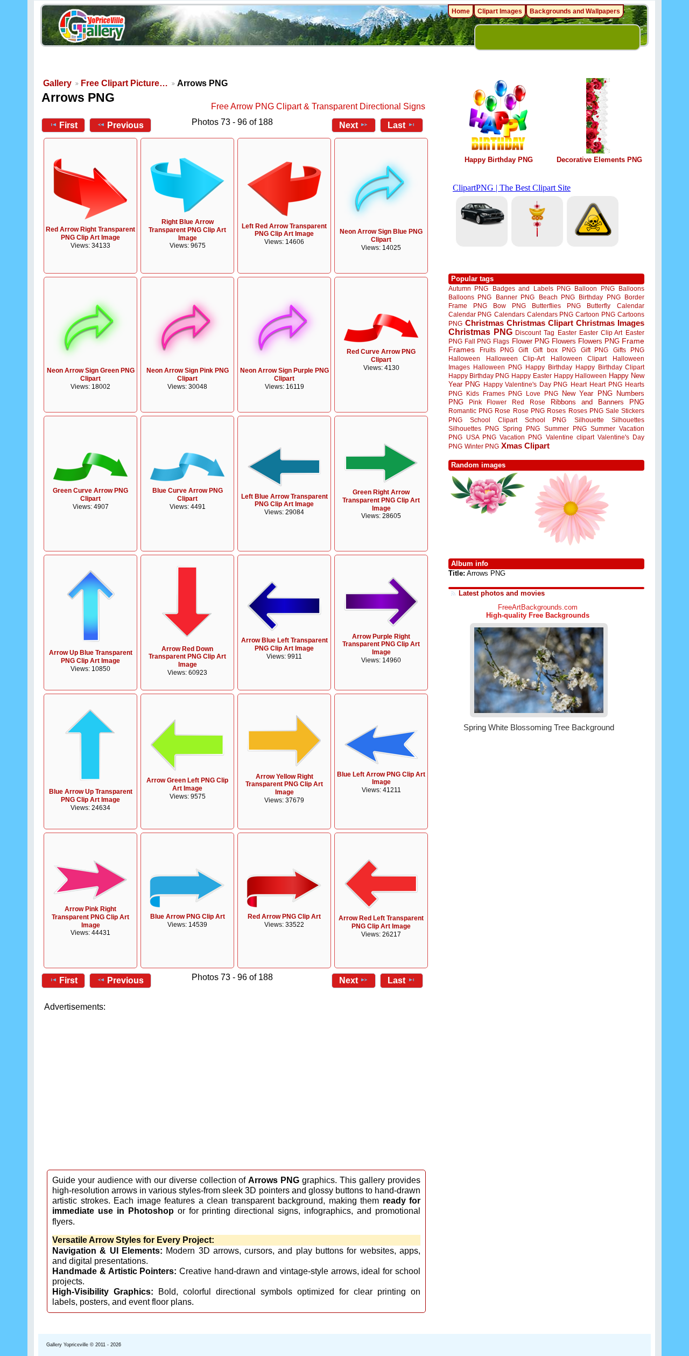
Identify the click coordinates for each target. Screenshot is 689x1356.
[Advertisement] (236, 1087)
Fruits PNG (497, 349)
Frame (633, 341)
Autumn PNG (468, 288)
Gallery (57, 83)
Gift (523, 349)
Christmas (484, 322)
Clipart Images (499, 11)
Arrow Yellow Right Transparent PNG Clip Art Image (284, 784)
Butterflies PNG (556, 305)
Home (461, 11)
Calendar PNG (469, 314)
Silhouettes (627, 419)
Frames (461, 350)
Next (348, 125)
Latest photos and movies (502, 593)
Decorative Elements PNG (599, 160)
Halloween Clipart (579, 358)
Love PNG (542, 393)
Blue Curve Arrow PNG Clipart (187, 494)
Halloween (464, 358)
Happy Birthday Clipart (609, 367)
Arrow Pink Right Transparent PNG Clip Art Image (90, 917)
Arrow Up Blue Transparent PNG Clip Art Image (90, 657)
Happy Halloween (580, 375)
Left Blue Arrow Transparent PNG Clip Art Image (284, 500)
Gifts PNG (628, 349)
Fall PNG (478, 341)
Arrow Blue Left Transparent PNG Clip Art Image (284, 644)
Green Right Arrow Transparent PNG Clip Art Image (381, 500)
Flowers (564, 341)
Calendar (630, 305)
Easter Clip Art (600, 332)
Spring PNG (521, 428)
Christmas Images (610, 322)
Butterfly (598, 305)
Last (396, 125)
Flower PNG (531, 341)
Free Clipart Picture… (124, 83)
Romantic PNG (470, 411)
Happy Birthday (548, 367)
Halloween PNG (497, 367)
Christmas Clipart (540, 322)
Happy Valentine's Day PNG (525, 384)
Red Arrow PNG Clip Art (284, 916)
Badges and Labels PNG (532, 288)
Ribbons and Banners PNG (597, 402)
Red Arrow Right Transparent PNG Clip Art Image (90, 233)
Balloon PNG (594, 288)
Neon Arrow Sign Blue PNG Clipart (381, 235)
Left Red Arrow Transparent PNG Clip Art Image (284, 230)
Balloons (631, 288)
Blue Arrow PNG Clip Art (187, 916)
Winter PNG (482, 446)
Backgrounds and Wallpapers (575, 11)
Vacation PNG (521, 437)
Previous (125, 125)
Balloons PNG (469, 296)
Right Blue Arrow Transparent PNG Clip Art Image (187, 230)
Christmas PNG (480, 332)
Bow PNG (509, 305)
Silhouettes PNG (473, 428)
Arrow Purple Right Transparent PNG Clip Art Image (381, 644)
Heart (579, 384)
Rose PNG (529, 411)
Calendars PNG (550, 314)
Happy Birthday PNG (499, 160)
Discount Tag (534, 332)
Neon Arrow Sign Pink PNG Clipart (187, 374)
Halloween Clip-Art (515, 358)
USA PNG (481, 437)
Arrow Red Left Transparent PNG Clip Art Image (381, 922)
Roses (556, 411)
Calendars (509, 314)
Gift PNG (595, 349)
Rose (502, 411)
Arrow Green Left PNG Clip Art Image (187, 784)
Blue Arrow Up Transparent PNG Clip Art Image (90, 795)
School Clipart (493, 419)
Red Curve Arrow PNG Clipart (381, 356)
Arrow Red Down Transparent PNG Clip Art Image (187, 657)
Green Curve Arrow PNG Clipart (90, 494)
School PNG (545, 419)
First (68, 125)
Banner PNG (515, 296)
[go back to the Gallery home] (91, 27)
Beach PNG (557, 296)
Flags (501, 341)
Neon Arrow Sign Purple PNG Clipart (284, 374)
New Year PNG (587, 393)
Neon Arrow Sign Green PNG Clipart (91, 374)
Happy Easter (531, 375)
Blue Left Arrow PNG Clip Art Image (381, 778)
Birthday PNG (599, 296)
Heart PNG (605, 384)
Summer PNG (565, 428)
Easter (567, 332)
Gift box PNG (554, 349)
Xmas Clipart (525, 445)
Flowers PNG (599, 341)
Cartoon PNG (595, 314)
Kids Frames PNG (494, 393)
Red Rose (528, 402)
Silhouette (589, 419)
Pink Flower (488, 402)
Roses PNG (585, 411)
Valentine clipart (570, 437)
